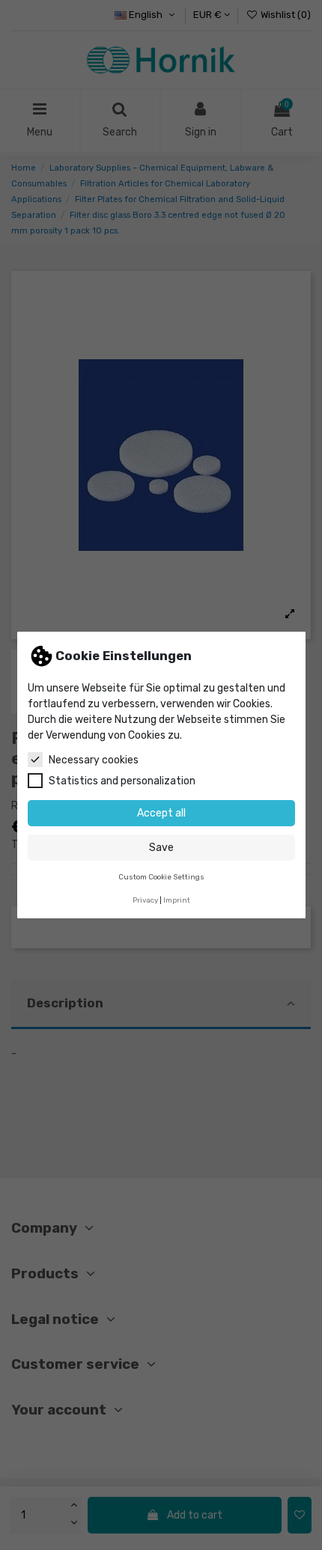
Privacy (145, 900)
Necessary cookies (94, 760)
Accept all (161, 813)
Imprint (176, 900)
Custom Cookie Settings (161, 877)
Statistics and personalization (122, 781)
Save (161, 847)
